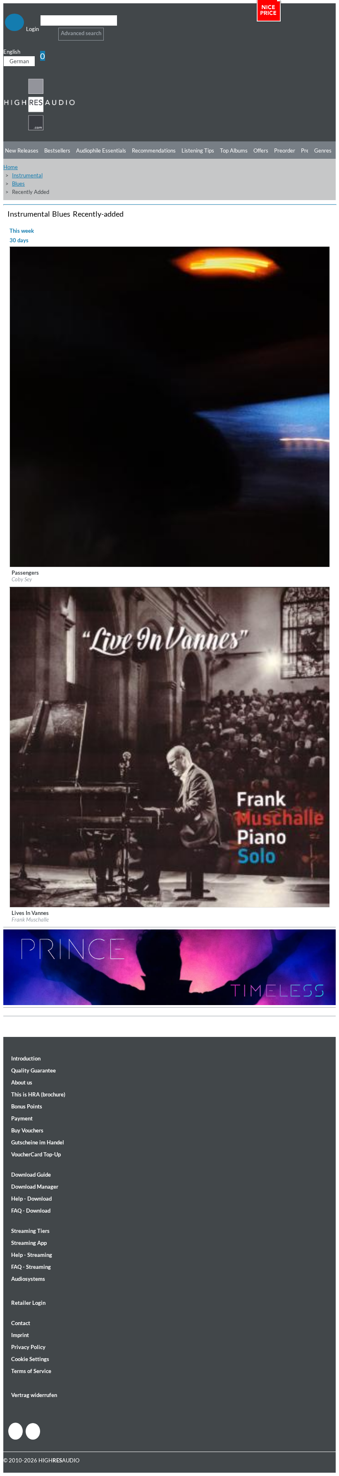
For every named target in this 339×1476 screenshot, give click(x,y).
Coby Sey (22, 579)
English (11, 51)
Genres (323, 150)
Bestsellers (57, 150)
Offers (260, 150)
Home (10, 167)
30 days (19, 240)
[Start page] (39, 129)
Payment (22, 1118)
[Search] (46, 31)
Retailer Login (28, 1302)
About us (21, 1082)
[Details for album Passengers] (170, 565)
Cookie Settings (30, 1359)
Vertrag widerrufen (34, 1395)
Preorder (284, 150)
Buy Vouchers (27, 1130)
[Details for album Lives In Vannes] (170, 905)
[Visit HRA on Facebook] (15, 1431)
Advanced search (81, 33)
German (19, 61)
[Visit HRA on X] (33, 1431)
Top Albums (234, 150)
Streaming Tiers (30, 1231)
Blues (18, 183)
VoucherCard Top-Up (36, 1154)
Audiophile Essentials (101, 150)
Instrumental (27, 175)
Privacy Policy (28, 1347)
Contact (20, 1323)
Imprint (20, 1335)
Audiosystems (28, 1278)
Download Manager (34, 1186)
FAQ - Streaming (31, 1266)
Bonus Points (26, 1106)
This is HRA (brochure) (38, 1094)
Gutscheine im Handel (37, 1142)
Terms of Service (31, 1371)
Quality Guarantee (33, 1070)
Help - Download (31, 1198)
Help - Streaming (31, 1254)
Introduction (26, 1058)
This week (22, 230)
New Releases (21, 150)
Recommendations (154, 150)
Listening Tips (197, 150)
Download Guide (31, 1174)
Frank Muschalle (30, 919)
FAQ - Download (30, 1210)
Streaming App (29, 1243)
